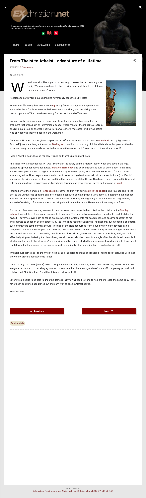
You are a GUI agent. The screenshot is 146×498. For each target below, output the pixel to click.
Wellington (58, 144)
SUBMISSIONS (62, 45)
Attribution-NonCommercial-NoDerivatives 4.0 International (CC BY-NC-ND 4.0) (73, 491)
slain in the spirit (95, 190)
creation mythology (62, 167)
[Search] (140, 7)
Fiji (53, 105)
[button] (134, 60)
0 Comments (26, 67)
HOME (16, 45)
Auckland (103, 140)
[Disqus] (73, 368)
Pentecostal (48, 190)
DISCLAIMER (43, 45)
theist (118, 183)
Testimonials (17, 323)
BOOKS (28, 45)
